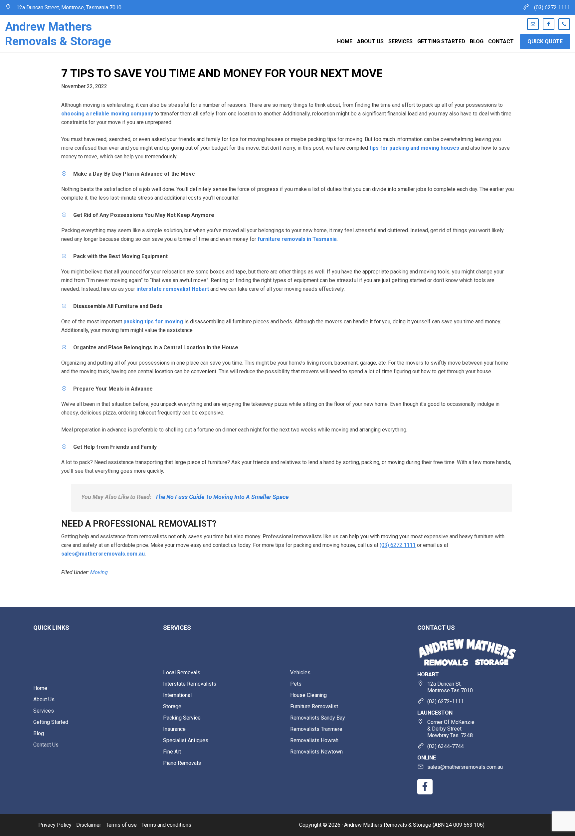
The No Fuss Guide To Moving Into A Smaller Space (221, 496)
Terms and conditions (166, 825)
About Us (44, 699)
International (177, 695)
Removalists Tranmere (316, 729)
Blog (38, 733)
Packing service (182, 718)
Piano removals (182, 763)
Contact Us (46, 745)
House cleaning (308, 695)
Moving (99, 572)
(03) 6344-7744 (445, 746)
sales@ (465, 767)
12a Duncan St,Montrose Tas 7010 (450, 687)
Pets (295, 684)
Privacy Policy (55, 825)
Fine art (172, 752)
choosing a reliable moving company (107, 113)
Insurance (174, 729)
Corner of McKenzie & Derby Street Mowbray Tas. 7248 (451, 729)
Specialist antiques (185, 740)
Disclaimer (88, 825)
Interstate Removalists (189, 684)
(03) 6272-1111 (445, 701)
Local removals (181, 672)
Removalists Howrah (314, 740)
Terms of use (121, 825)
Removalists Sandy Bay (317, 718)
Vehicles (300, 672)
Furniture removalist (314, 706)
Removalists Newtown (316, 752)
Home (40, 688)
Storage (172, 706)
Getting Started (50, 722)
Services (43, 711)
